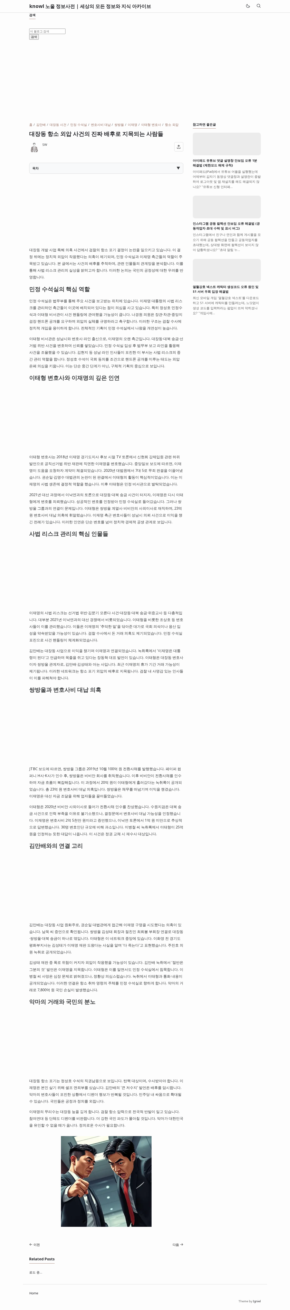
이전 (37, 1244)
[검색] (258, 6)
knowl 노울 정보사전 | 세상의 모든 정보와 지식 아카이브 (90, 6)
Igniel (257, 1301)
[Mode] (248, 6)
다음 (176, 1244)
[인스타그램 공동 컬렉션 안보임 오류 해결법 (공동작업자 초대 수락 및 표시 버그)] (227, 217)
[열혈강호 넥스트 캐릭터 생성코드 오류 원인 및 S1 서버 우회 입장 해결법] (227, 280)
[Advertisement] (145, 81)
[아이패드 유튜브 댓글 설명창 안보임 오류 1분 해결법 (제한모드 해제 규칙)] (227, 154)
